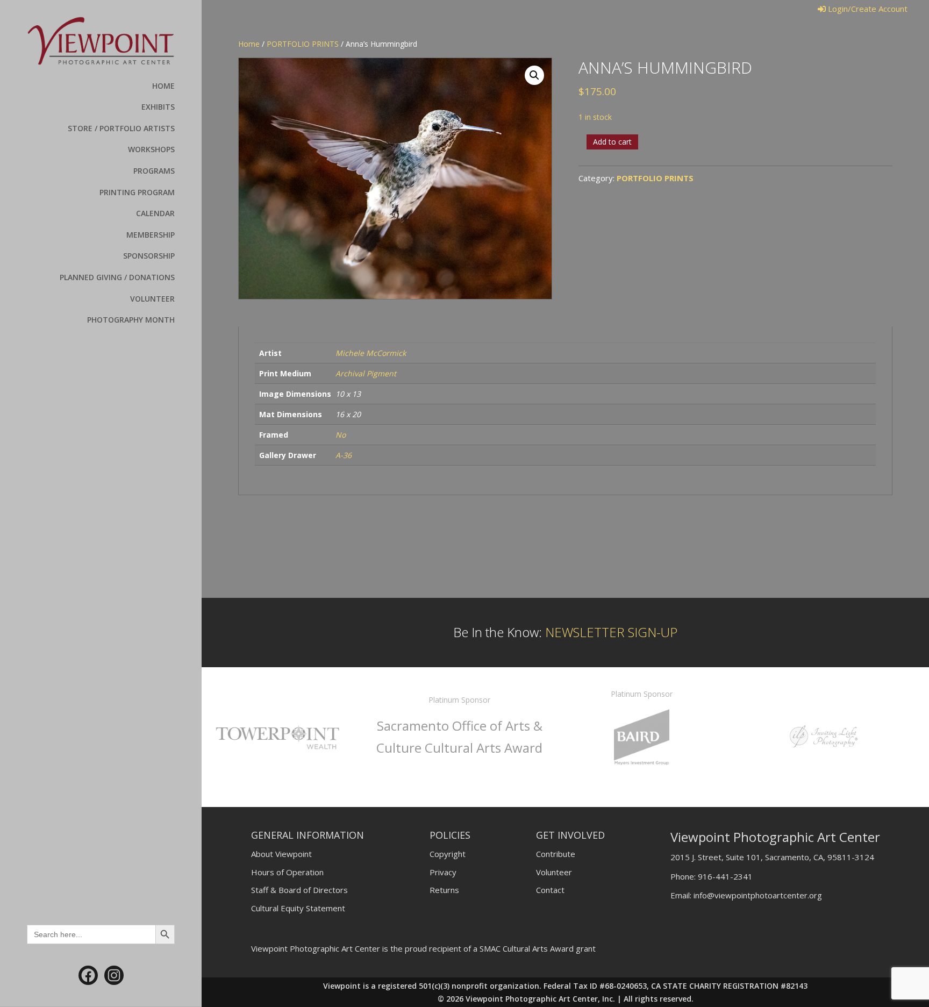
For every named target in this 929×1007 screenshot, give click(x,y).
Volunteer (554, 872)
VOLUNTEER (152, 299)
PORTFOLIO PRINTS (303, 44)
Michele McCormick (370, 353)
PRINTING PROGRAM (137, 192)
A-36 (343, 455)
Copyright (448, 853)
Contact (550, 889)
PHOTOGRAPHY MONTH (131, 320)
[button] (534, 75)
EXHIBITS (158, 107)
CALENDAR (155, 213)
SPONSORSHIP (149, 256)
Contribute (555, 853)
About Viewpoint (281, 853)
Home (249, 44)
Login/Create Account (866, 8)
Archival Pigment (365, 373)
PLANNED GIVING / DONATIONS (117, 277)
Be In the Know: (565, 632)
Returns (444, 889)
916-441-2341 (725, 876)
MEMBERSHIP (150, 235)
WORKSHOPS (151, 149)
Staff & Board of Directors (299, 889)
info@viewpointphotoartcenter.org (758, 895)
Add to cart (612, 142)
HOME (163, 86)
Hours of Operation (287, 872)
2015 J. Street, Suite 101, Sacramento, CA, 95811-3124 (772, 857)
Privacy (443, 872)
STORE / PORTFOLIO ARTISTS (121, 128)
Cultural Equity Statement (298, 908)
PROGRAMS (154, 171)
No (340, 435)
